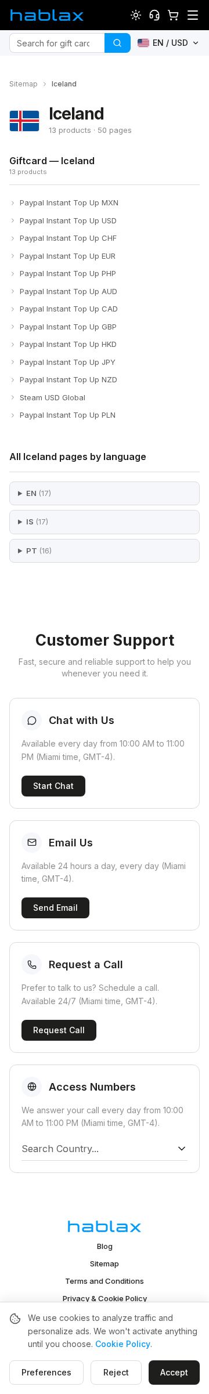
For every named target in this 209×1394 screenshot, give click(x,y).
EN (38, 493)
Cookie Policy (122, 1344)
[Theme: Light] (136, 15)
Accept (174, 1372)
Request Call (59, 1030)
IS (37, 521)
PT (39, 550)
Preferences (46, 1372)
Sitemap (23, 83)
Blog (105, 1246)
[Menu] (193, 15)
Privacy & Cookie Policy (105, 1298)
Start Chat (53, 786)
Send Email (55, 908)
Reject (116, 1372)
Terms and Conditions (104, 1281)
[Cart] (173, 15)
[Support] (154, 15)
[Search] (118, 43)
